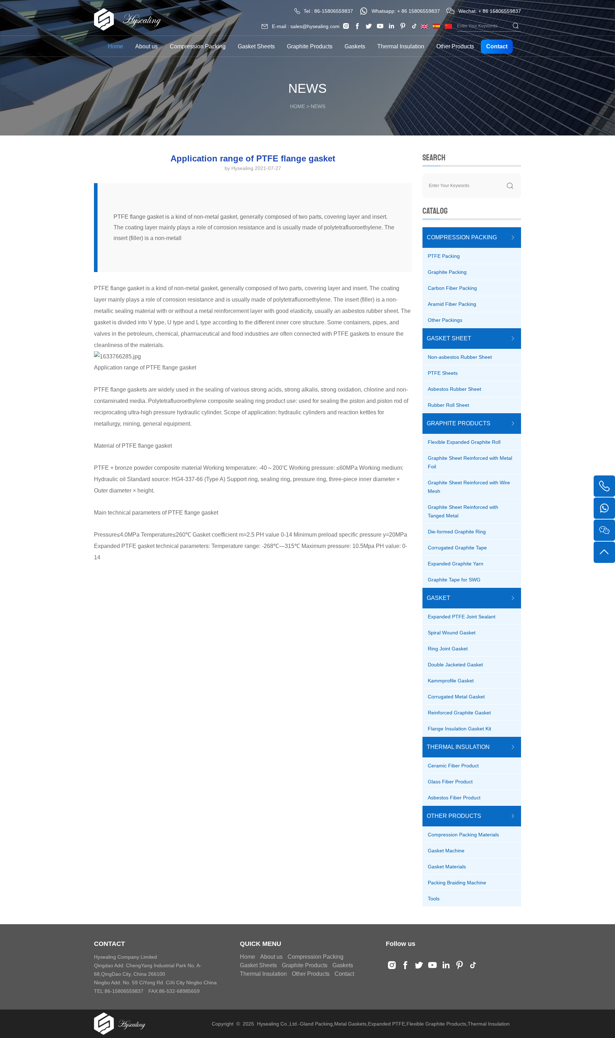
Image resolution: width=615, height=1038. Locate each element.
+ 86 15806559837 (418, 11)
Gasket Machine (446, 850)
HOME (297, 106)
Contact (497, 46)
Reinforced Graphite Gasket (459, 712)
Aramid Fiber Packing (452, 304)
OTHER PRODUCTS (454, 816)
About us (146, 46)
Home (115, 46)
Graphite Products (309, 46)
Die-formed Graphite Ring (457, 531)
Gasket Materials (447, 866)
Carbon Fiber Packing (452, 288)
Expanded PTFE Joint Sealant (461, 616)
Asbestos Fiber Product (454, 797)
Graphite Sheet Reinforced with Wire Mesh (469, 487)
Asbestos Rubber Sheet (454, 389)
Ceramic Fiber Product (453, 765)
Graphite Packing (447, 272)
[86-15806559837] (604, 508)
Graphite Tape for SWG (454, 579)
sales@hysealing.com (315, 26)
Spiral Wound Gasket (451, 632)
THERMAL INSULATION (458, 747)
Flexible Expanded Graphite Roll (464, 442)
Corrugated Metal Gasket (456, 696)
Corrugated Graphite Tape (457, 547)
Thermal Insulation (400, 46)
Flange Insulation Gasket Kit (459, 728)
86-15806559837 (333, 11)
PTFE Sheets (443, 373)
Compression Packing (198, 46)
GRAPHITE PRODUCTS (458, 423)
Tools (434, 898)
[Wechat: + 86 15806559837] (604, 530)
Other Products (455, 46)
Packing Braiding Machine (457, 882)
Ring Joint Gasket (448, 648)
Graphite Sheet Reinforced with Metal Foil (470, 462)
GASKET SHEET (449, 338)
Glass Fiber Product (450, 781)
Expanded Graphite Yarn (455, 563)
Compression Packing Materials (463, 834)
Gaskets (355, 46)
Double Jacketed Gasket (455, 664)
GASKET (438, 598)
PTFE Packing (444, 256)
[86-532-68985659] (604, 486)
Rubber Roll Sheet (448, 405)
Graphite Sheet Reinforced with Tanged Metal (463, 511)
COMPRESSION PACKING (462, 237)
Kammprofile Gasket (451, 680)
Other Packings (445, 320)
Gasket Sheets (256, 46)
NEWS (318, 106)
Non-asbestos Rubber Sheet (460, 357)
